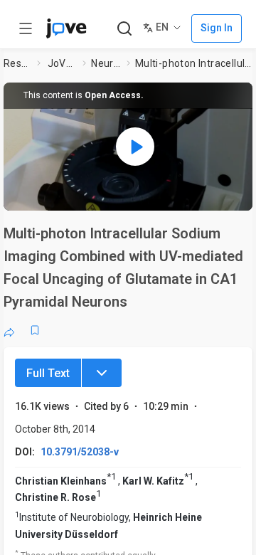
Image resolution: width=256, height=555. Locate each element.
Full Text (48, 373)
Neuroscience (106, 63)
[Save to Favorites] (35, 330)
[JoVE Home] (66, 28)
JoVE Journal (63, 63)
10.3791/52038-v (80, 452)
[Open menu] (25, 28)
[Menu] (102, 373)
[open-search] (124, 28)
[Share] (9, 330)
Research (18, 63)
